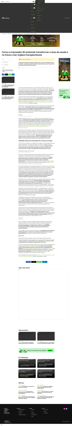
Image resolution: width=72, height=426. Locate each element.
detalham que (50, 248)
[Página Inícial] (5, 18)
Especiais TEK (20, 33)
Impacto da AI (9, 33)
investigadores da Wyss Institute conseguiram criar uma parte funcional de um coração (36, 239)
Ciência (3, 67)
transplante (11, 70)
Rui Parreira (6, 64)
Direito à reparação (34, 33)
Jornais (7, 1)
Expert (38, 385)
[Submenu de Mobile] (34, 7)
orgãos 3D (7, 70)
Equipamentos (20, 390)
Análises (38, 390)
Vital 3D (3, 71)
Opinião (24, 33)
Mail (5, 1)
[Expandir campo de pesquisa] (65, 18)
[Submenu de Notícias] (34, 4)
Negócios (19, 395)
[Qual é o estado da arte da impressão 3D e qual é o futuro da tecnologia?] (43, 297)
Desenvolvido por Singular (65, 421)
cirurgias (6, 69)
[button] (3, 74)
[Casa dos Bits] (7, 59)
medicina (3, 70)
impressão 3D (10, 69)
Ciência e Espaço (14, 33)
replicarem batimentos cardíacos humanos (33, 248)
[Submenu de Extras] (34, 17)
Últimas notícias (4, 33)
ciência (3, 69)
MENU (2, 1)
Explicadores (28, 33)
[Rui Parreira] (3, 64)
